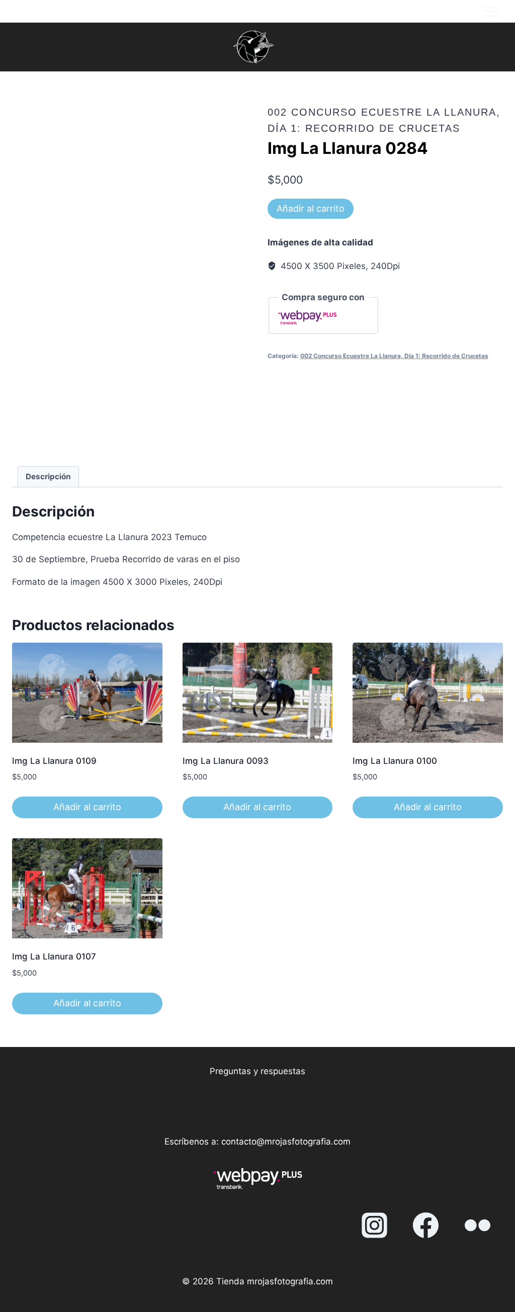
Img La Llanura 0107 (54, 956)
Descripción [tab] (48, 476)
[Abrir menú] (491, 11)
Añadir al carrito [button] (87, 807)
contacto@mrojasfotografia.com (286, 1141)
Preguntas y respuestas (257, 1071)
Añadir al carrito (311, 208)
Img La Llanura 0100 (395, 761)
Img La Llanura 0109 (54, 761)
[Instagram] (374, 1225)
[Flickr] (477, 1225)
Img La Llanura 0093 (226, 761)
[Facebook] (426, 1225)
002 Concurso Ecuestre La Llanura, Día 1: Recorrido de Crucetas (394, 356)
